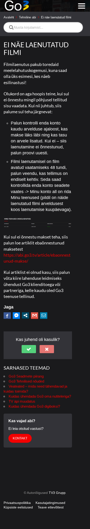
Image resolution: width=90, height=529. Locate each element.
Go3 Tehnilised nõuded (26, 381)
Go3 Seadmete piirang (26, 376)
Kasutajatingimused (50, 503)
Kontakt (20, 438)
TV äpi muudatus (22, 401)
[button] (29, 349)
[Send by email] (43, 315)
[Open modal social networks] (25, 315)
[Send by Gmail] (34, 315)
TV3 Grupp (57, 493)
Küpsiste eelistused (18, 507)
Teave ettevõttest (51, 507)
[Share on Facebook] (7, 315)
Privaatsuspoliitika (17, 503)
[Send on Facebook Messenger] (16, 315)
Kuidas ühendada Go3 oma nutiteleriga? (40, 396)
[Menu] (81, 6)
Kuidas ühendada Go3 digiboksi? (34, 406)
